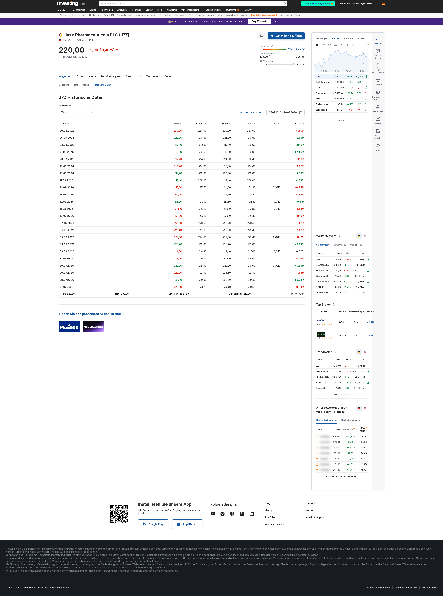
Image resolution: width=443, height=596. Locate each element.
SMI (318, 98)
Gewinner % (339, 244)
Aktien (63, 15)
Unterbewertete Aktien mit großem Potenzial (331, 410)
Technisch (153, 76)
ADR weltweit (166, 15)
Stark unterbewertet (326, 420)
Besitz (85, 85)
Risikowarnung (429, 587)
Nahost (220, 15)
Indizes (335, 38)
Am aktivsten (322, 244)
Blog (267, 503)
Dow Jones (321, 93)
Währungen (321, 38)
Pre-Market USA (124, 15)
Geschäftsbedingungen (377, 587)
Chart (80, 76)
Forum (169, 76)
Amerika (200, 15)
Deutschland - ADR (184, 15)
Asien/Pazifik (232, 15)
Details (370, 321)
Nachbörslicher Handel (146, 15)
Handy (269, 510)
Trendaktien (324, 352)
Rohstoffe (348, 38)
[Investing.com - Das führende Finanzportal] (71, 3)
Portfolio (270, 517)
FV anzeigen (294, 49)
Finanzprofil (134, 76)
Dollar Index (322, 104)
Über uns (310, 503)
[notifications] (377, 3)
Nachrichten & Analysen (105, 76)
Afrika (244, 15)
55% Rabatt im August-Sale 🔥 (318, 3)
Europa (210, 15)
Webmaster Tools (275, 524)
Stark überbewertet (351, 420)
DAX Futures (322, 82)
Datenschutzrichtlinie (406, 587)
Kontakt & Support (315, 517)
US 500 (319, 87)
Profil (75, 85)
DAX (318, 76)
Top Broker (323, 304)
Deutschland (95, 15)
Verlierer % (356, 244)
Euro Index (321, 109)
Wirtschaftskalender (191, 10)
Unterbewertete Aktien (290, 15)
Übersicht (64, 85)
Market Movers (326, 236)
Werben (309, 510)
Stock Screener (213, 10)
